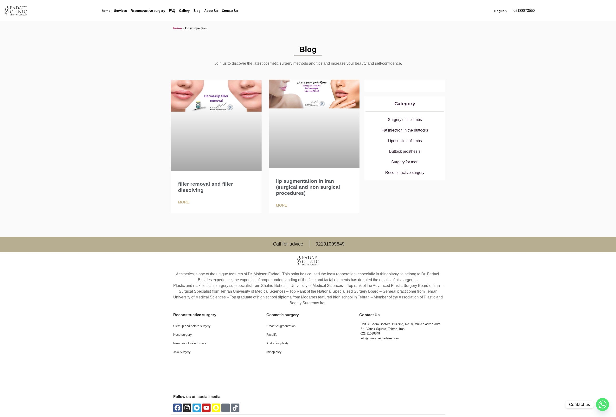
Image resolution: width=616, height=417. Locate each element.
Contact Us (230, 11)
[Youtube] (206, 408)
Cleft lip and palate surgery (192, 326)
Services (120, 11)
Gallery (184, 11)
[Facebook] (177, 408)
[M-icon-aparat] (225, 408)
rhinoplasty (274, 352)
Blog (196, 11)
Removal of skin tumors (189, 343)
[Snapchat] (216, 408)
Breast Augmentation (280, 326)
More (183, 202)
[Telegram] (196, 408)
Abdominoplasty (277, 343)
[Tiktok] (235, 408)
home (106, 11)
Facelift (271, 334)
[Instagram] (187, 408)
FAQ (172, 11)
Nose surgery (182, 334)
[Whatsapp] (602, 404)
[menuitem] (500, 10)
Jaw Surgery (182, 352)
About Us (211, 11)
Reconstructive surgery (148, 11)
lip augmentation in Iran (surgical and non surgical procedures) (308, 187)
